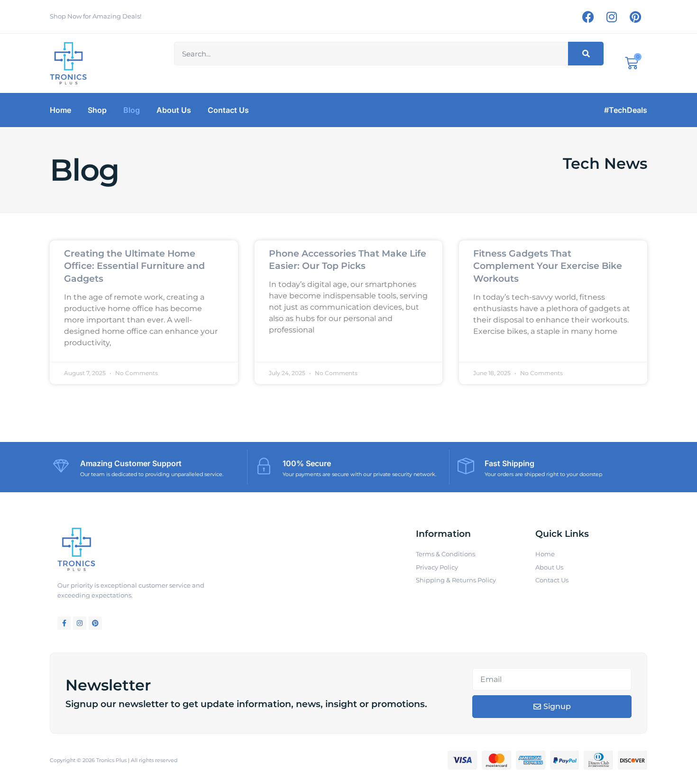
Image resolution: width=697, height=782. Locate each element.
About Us (173, 110)
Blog (131, 110)
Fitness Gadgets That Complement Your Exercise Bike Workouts (547, 266)
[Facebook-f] (64, 623)
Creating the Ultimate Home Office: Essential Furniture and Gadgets (134, 266)
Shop (97, 110)
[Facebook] (588, 16)
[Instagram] (612, 16)
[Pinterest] (635, 16)
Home (60, 110)
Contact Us (228, 110)
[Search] (586, 53)
